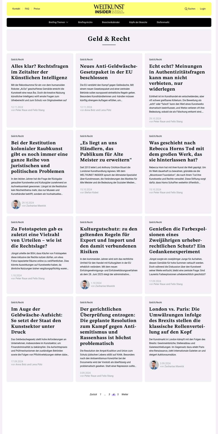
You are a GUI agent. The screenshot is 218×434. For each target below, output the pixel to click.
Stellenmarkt (163, 22)
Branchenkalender (111, 22)
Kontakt (16, 8)
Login (203, 8)
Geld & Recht (17, 59)
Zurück (93, 395)
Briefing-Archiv (85, 22)
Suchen (191, 8)
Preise (37, 8)
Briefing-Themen (57, 22)
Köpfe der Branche (138, 22)
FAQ (27, 8)
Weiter (125, 395)
